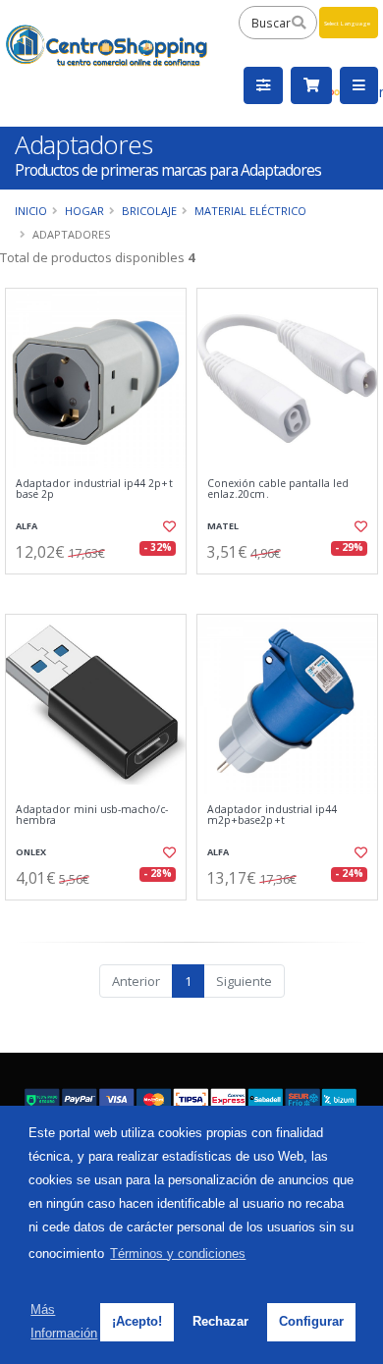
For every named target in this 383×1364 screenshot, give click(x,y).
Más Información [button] (63, 1321)
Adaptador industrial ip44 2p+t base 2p (94, 489)
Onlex (31, 852)
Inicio (31, 210)
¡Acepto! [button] (137, 1321)
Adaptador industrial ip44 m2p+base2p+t (272, 815)
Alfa (26, 525)
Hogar (84, 210)
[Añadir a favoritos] (168, 526)
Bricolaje (149, 210)
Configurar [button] (311, 1321)
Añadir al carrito (101, 590)
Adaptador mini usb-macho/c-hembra (92, 815)
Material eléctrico (250, 210)
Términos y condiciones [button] (178, 1253)
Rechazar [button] (220, 1321)
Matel (223, 525)
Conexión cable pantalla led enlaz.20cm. (278, 489)
